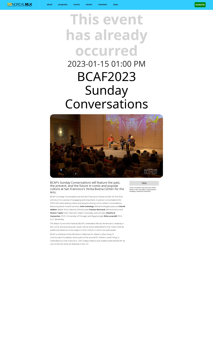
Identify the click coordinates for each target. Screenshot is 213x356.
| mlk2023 (139, 191)
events (76, 4)
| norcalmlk (137, 188)
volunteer (102, 4)
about (49, 4)
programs (62, 4)
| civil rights (142, 189)
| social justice (151, 189)
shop (115, 4)
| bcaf (131, 188)
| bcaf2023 (147, 191)
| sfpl (136, 189)
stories (89, 4)
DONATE (200, 4)
